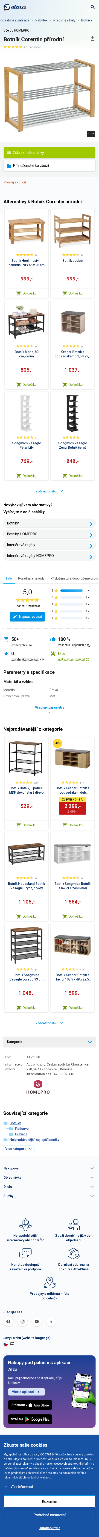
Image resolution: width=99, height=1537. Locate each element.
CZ (12, 1344)
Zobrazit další (46, 491)
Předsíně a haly (64, 20)
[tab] (9, 578)
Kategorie (14, 1042)
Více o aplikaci (23, 1392)
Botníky (86, 20)
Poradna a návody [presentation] (31, 578)
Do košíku (30, 293)
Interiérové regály (21, 545)
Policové (22, 1129)
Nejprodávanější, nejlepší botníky (34, 1140)
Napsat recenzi (30, 616)
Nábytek (41, 20)
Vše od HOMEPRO (16, 30)
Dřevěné (21, 1134)
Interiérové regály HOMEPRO (30, 556)
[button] (49, 1168)
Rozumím (49, 1501)
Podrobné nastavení (49, 1515)
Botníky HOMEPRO (22, 534)
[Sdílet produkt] (92, 38)
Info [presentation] (9, 578)
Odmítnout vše (49, 1528)
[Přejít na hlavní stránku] (14, 7)
